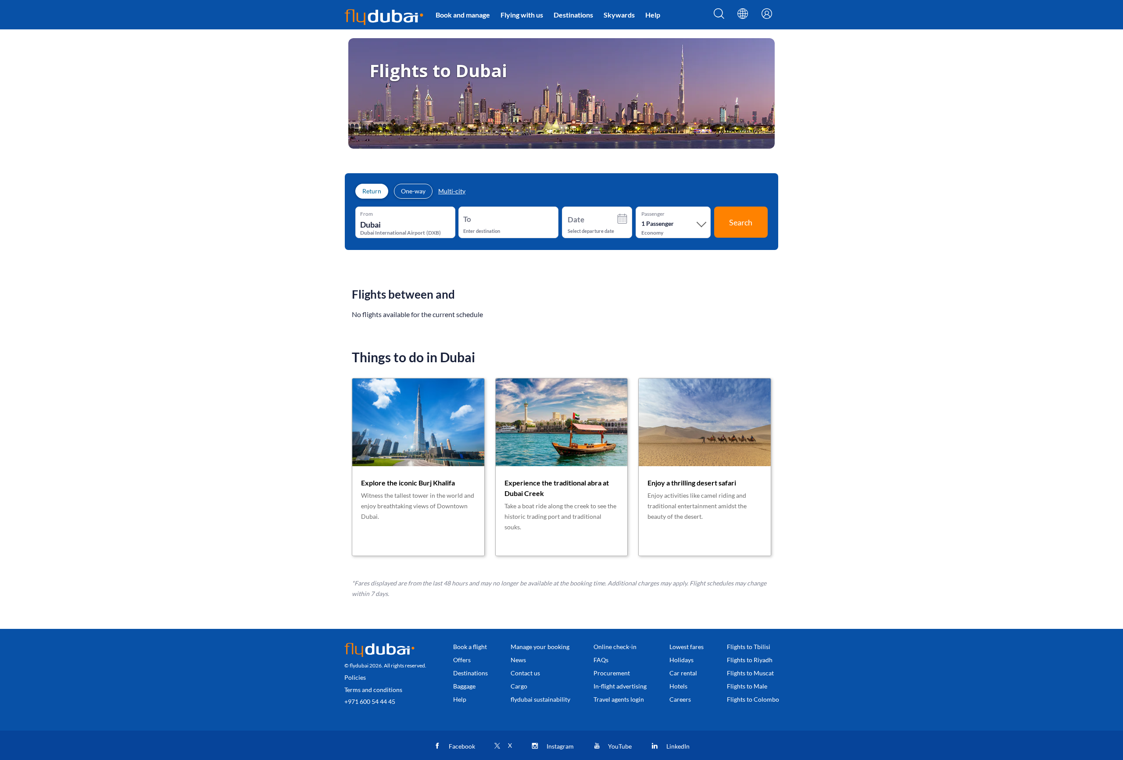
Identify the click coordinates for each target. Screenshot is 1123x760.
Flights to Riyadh (750, 660)
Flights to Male (747, 686)
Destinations (573, 15)
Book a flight (470, 646)
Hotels (678, 686)
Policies (355, 677)
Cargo (519, 686)
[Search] (719, 16)
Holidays (681, 660)
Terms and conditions (373, 689)
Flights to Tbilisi (748, 646)
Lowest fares (686, 646)
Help (652, 15)
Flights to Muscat (750, 673)
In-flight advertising (620, 686)
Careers (680, 699)
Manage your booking (540, 646)
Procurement (612, 673)
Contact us (525, 673)
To (467, 219)
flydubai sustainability (540, 699)
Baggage (464, 686)
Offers (462, 660)
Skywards (619, 15)
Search (740, 222)
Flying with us (522, 15)
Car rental (683, 673)
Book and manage (463, 15)
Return (371, 191)
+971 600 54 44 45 (369, 701)
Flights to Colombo (753, 699)
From (366, 214)
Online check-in (615, 646)
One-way (413, 191)
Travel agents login (619, 699)
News (518, 660)
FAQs (601, 660)
